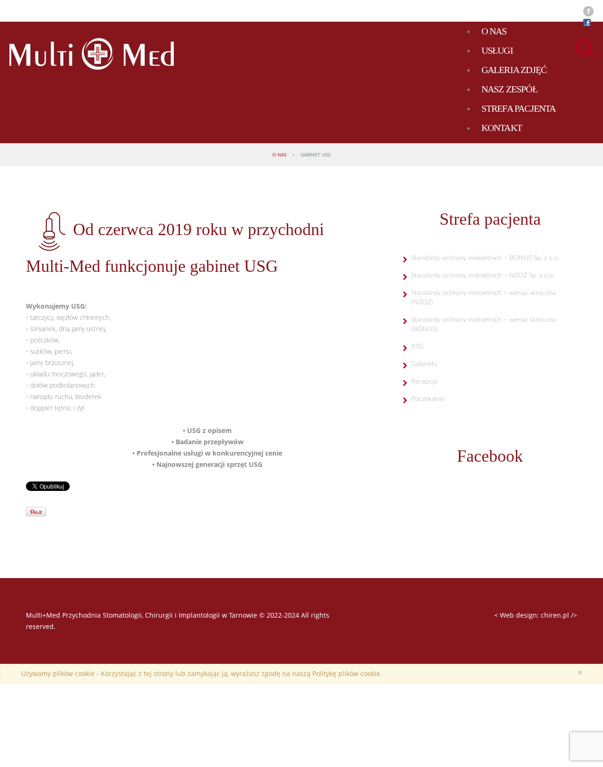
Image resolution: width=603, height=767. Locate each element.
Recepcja (424, 381)
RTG (417, 346)
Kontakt (501, 127)
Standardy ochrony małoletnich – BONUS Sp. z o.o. (485, 258)
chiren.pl (555, 615)
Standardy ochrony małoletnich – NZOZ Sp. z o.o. (482, 275)
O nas (279, 154)
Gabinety (424, 364)
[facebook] (588, 11)
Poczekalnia (428, 399)
